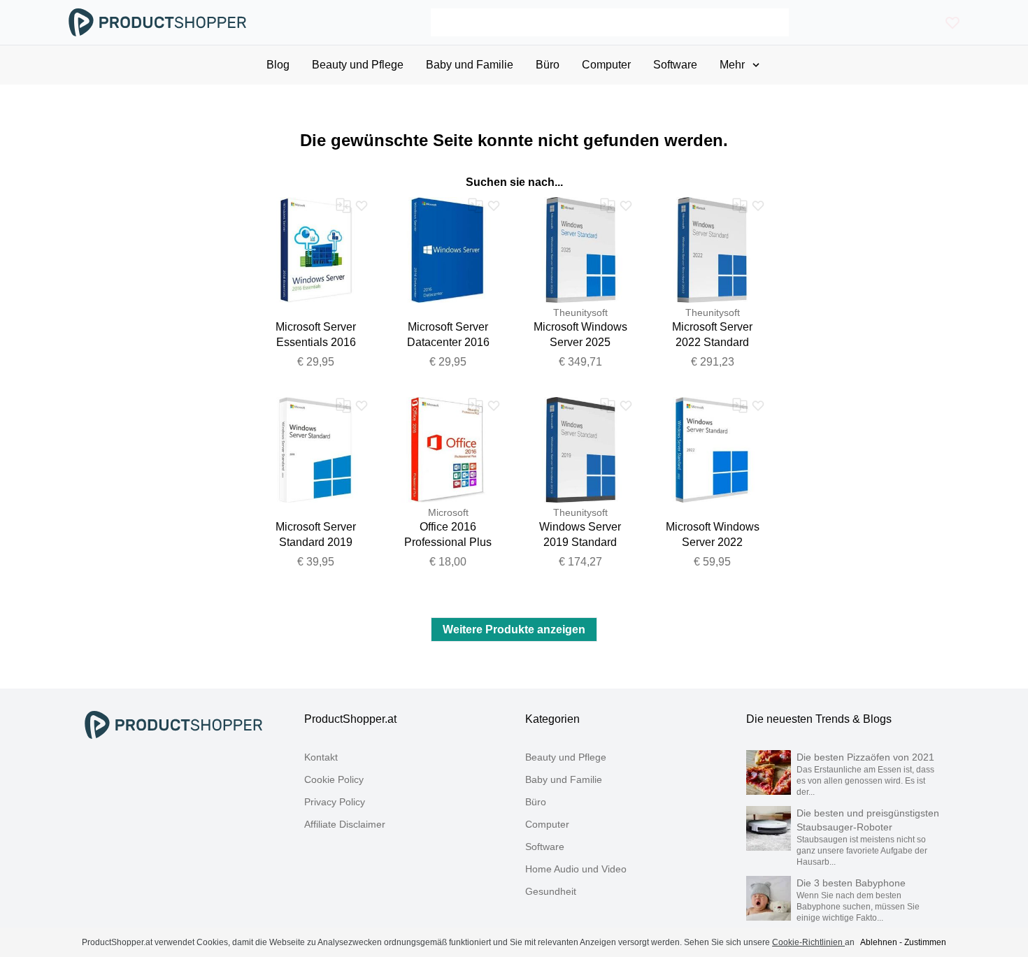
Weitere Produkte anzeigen (514, 629)
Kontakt (321, 757)
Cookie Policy (334, 779)
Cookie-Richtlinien (808, 942)
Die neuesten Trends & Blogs (819, 719)
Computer (547, 824)
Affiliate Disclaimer (344, 824)
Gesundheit (550, 891)
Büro (535, 801)
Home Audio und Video (576, 869)
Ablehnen (878, 942)
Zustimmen (925, 942)
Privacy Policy (334, 801)
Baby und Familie (563, 779)
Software (544, 846)
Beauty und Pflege (565, 757)
